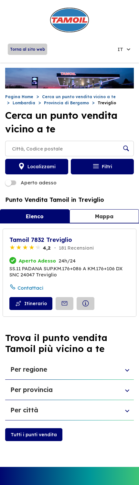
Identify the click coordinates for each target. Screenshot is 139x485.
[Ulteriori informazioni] (85, 303)
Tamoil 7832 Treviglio (40, 239)
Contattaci (30, 288)
